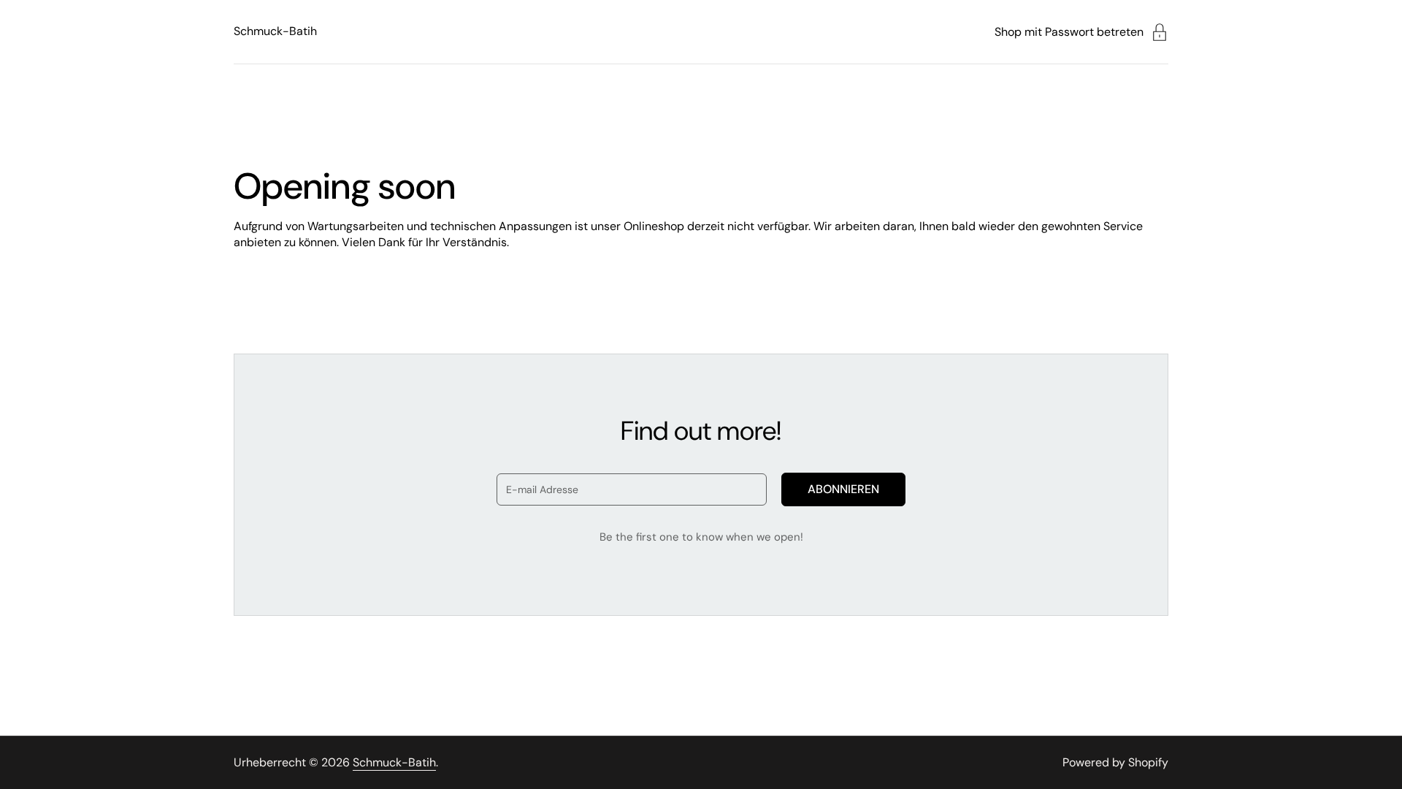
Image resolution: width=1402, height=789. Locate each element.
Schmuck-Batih (275, 31)
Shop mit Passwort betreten (1069, 31)
